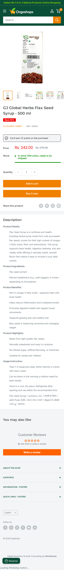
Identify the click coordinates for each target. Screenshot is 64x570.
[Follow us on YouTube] (29, 527)
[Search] (57, 20)
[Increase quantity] (34, 172)
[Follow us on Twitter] (11, 527)
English (8, 512)
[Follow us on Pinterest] (23, 527)
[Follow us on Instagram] (17, 527)
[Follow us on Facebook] (5, 527)
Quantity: (8, 172)
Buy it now (32, 193)
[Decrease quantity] (18, 172)
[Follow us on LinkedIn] (35, 527)
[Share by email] (59, 206)
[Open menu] (4, 11)
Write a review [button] (32, 452)
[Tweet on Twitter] (53, 206)
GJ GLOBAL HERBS (12, 126)
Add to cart (32, 183)
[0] (58, 11)
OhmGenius (51, 556)
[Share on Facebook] (41, 206)
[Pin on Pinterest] (47, 206)
